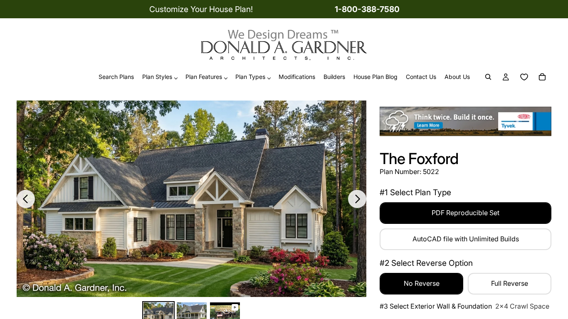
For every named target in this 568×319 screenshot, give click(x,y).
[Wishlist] (524, 77)
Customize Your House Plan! (201, 9)
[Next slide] (357, 199)
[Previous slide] (26, 199)
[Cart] (542, 77)
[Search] (488, 77)
